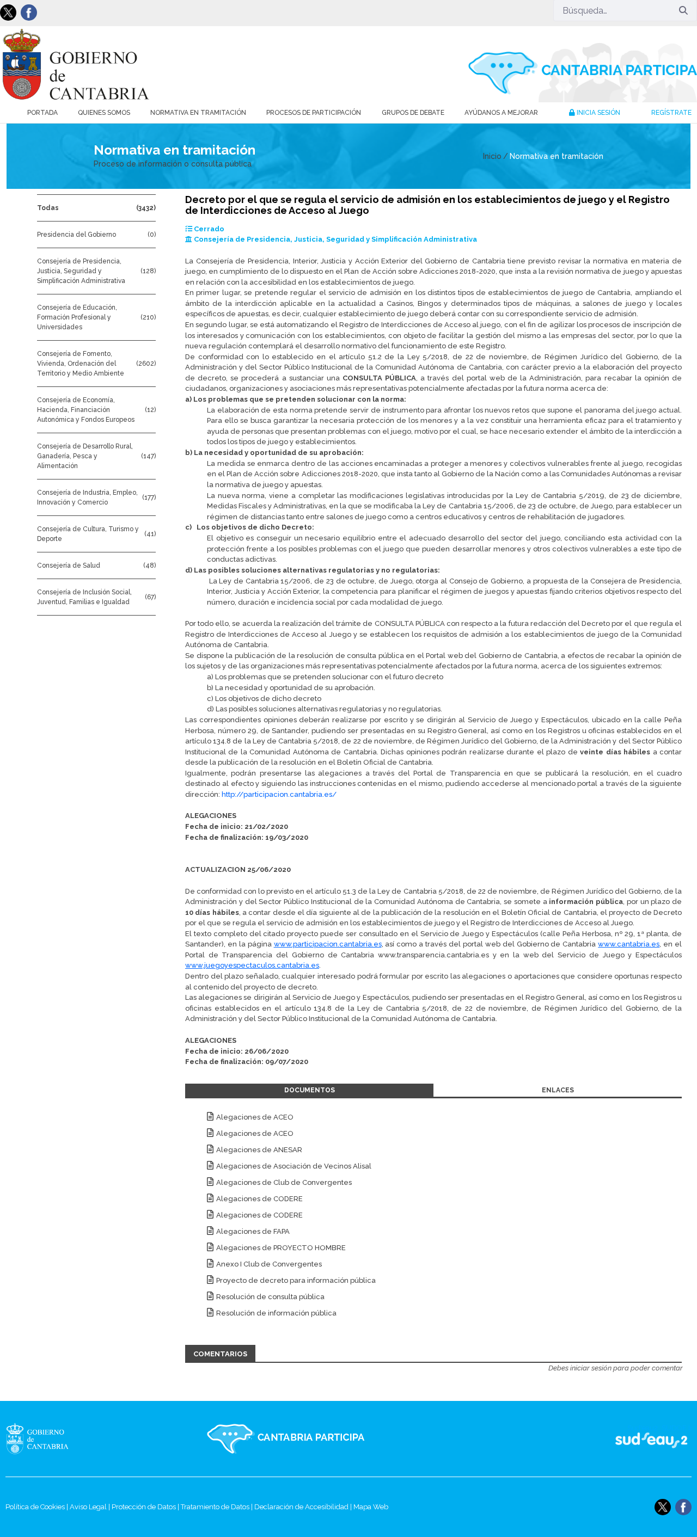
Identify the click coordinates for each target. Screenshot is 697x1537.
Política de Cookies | (37, 1507)
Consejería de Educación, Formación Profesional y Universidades (77, 317)
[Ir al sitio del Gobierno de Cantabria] (56, 1439)
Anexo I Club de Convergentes (269, 1264)
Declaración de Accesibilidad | (303, 1507)
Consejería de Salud (68, 565)
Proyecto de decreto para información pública (296, 1280)
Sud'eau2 (544, 1439)
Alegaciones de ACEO (255, 1117)
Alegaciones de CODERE (259, 1199)
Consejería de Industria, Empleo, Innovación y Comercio (87, 497)
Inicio (492, 156)
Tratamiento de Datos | (217, 1507)
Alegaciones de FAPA (253, 1231)
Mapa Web (370, 1507)
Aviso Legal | (91, 1507)
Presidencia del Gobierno (76, 234)
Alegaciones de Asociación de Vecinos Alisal (293, 1166)
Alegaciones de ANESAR (259, 1150)
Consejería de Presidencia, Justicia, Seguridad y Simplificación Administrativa (81, 271)
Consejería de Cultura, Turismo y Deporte (88, 534)
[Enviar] (683, 10)
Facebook (29, 12)
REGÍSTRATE (671, 112)
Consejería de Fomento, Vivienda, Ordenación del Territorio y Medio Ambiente (80, 363)
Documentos (309, 1090)
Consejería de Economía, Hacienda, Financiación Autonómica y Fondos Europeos (85, 409)
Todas (48, 208)
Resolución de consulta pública (270, 1297)
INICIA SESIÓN (597, 112)
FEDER (677, 1439)
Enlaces (558, 1090)
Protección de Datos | (146, 1507)
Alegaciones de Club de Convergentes (284, 1182)
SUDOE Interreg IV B (644, 1439)
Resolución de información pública (276, 1313)
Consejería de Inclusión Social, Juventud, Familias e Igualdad (84, 597)
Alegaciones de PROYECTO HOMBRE (281, 1248)
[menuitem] (42, 113)
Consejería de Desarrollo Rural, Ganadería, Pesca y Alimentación (85, 456)
